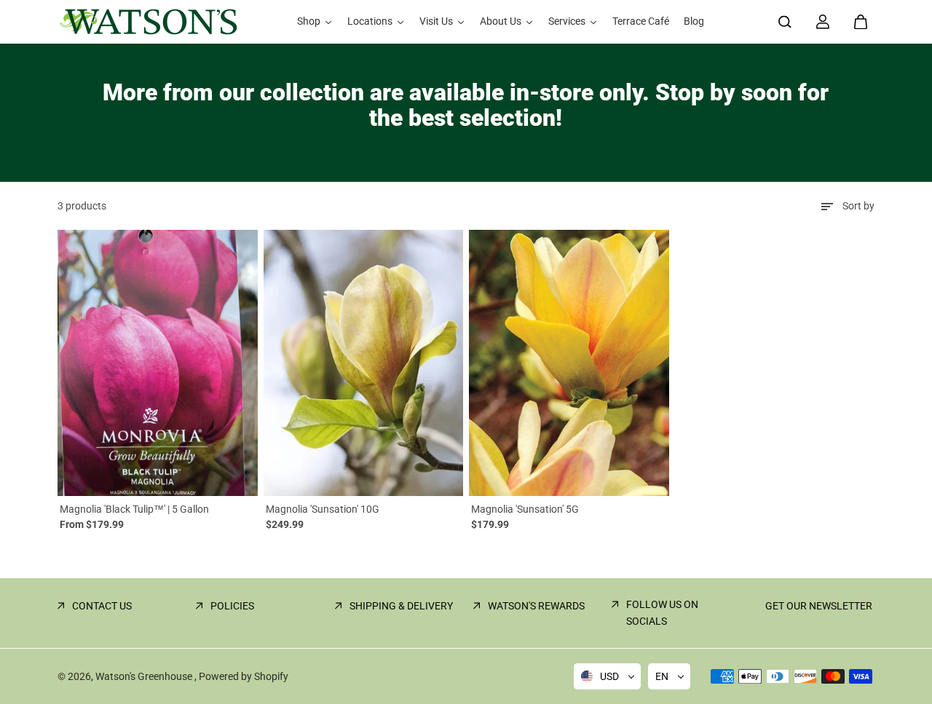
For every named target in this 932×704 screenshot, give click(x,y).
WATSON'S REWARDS (536, 606)
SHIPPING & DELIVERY (401, 606)
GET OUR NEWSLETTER (818, 606)
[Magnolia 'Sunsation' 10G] (364, 363)
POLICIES (232, 606)
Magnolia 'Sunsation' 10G (322, 509)
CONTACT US (102, 606)
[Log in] (823, 22)
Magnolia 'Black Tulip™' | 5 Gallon (134, 509)
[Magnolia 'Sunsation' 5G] (569, 363)
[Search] (785, 22)
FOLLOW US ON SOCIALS (662, 612)
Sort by (858, 206)
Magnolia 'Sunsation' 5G (525, 509)
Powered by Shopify (243, 676)
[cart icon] (860, 22)
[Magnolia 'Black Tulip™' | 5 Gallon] (158, 363)
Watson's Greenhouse (144, 676)
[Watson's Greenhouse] (149, 22)
